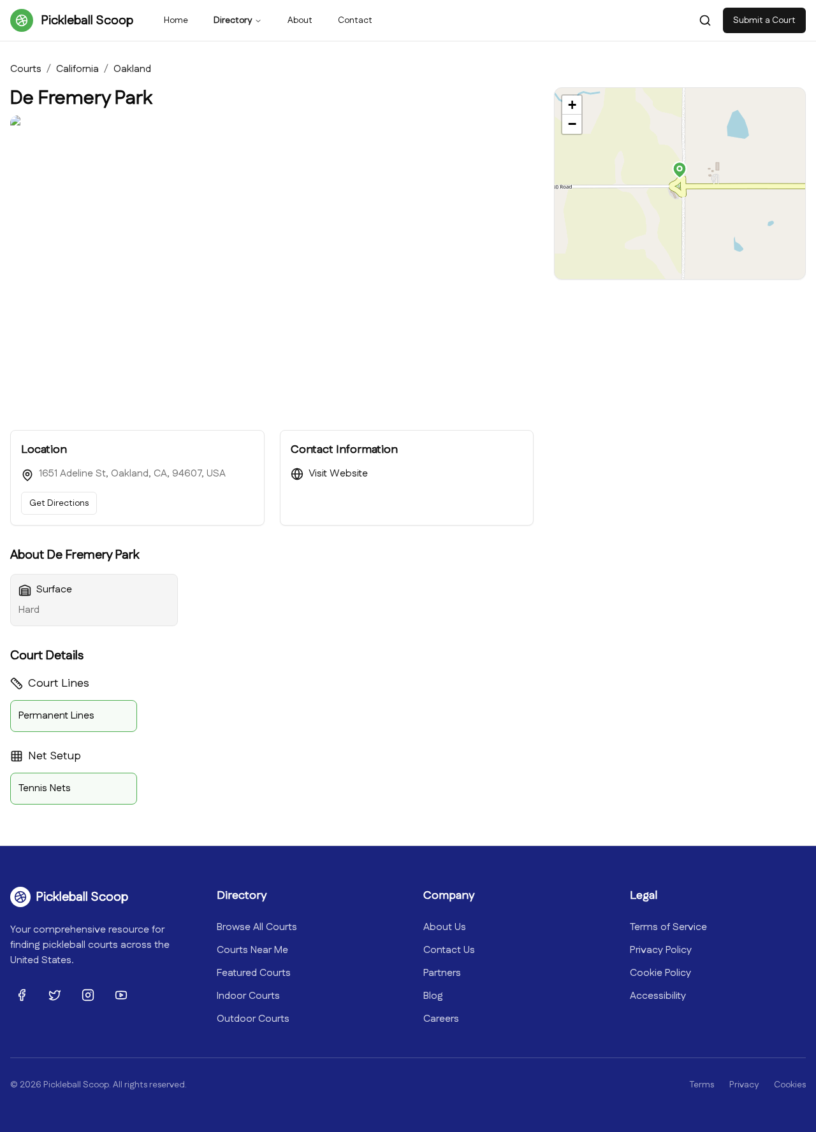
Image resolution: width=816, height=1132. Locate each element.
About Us (444, 927)
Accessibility (658, 996)
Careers (441, 1019)
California (77, 69)
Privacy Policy (661, 950)
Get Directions (59, 503)
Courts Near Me (252, 950)
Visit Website (338, 473)
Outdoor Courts (253, 1019)
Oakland (132, 69)
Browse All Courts (257, 927)
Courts (25, 69)
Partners (442, 973)
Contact (355, 20)
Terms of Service (668, 927)
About (300, 20)
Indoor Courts (248, 996)
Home (176, 20)
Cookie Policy (660, 973)
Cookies (790, 1084)
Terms (701, 1084)
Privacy (744, 1084)
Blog (433, 996)
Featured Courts (254, 973)
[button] (679, 170)
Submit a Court (764, 20)
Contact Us (449, 950)
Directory (233, 20)
